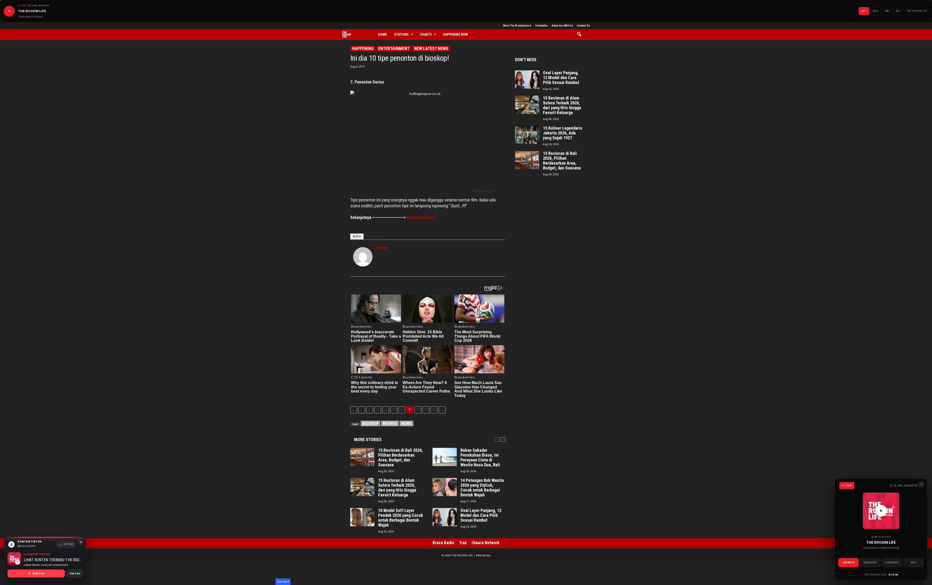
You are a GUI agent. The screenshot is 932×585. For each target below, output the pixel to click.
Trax (463, 542)
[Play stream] (881, 511)
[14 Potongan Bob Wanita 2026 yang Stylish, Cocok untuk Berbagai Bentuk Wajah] (445, 487)
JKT (863, 10)
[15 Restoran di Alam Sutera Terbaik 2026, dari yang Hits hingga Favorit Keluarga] (362, 487)
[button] (581, 34)
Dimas (382, 247)
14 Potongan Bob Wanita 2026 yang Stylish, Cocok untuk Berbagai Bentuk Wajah (482, 487)
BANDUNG (870, 562)
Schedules (541, 25)
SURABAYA (892, 562)
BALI (913, 562)
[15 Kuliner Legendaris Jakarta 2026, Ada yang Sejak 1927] (527, 135)
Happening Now (455, 34)
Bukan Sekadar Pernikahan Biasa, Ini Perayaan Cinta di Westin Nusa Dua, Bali (480, 457)
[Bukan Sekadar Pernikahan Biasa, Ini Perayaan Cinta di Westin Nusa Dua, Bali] (445, 457)
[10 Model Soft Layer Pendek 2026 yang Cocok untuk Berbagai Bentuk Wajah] (362, 517)
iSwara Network (485, 542)
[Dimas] (363, 257)
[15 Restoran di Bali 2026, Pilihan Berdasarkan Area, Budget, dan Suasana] (362, 457)
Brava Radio (443, 542)
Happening (363, 48)
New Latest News (431, 48)
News (406, 423)
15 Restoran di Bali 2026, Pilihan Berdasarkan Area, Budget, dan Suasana (400, 457)
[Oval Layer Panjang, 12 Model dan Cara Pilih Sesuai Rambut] (445, 517)
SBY (887, 10)
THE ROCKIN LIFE (917, 11)
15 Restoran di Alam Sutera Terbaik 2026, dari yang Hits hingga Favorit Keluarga (397, 487)
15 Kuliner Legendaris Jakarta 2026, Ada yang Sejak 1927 (562, 133)
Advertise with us (562, 25)
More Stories (368, 439)
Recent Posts (375, 236)
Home (382, 34)
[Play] (9, 11)
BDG (875, 10)
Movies (390, 423)
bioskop (370, 423)
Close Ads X (283, 581)
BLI (898, 10)
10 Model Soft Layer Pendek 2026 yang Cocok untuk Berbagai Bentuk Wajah (400, 517)
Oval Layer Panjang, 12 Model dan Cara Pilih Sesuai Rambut (480, 515)
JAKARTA (848, 562)
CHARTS (426, 34)
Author (357, 236)
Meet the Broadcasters (517, 25)
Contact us (583, 25)
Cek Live (75, 573)
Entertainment (393, 48)
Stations (401, 34)
